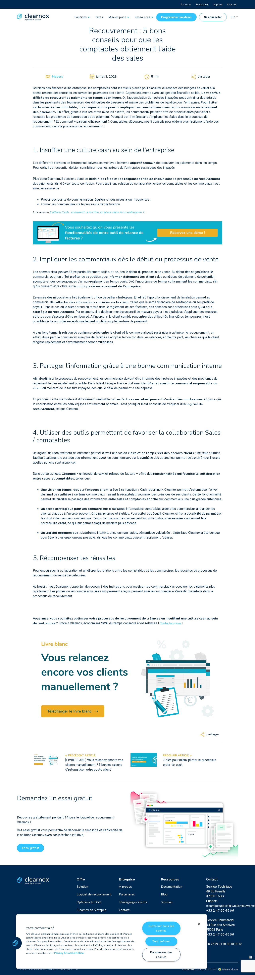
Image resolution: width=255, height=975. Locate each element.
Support (218, 4)
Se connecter (213, 17)
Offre (81, 879)
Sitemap (167, 902)
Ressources (142, 17)
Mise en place (117, 17)
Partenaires (202, 4)
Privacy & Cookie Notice (31, 969)
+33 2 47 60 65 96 (220, 910)
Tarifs (99, 17)
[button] (15, 943)
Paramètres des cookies (161, 954)
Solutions (81, 17)
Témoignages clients (133, 902)
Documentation (171, 886)
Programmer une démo (176, 17)
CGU (51, 969)
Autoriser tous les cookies (161, 928)
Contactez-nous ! (171, 623)
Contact (231, 4)
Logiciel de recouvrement (94, 894)
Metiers (57, 76)
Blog (164, 894)
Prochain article (176, 755)
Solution (82, 886)
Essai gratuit (30, 848)
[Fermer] (198, 924)
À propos (185, 4)
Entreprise (127, 879)
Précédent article (81, 755)
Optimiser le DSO (89, 902)
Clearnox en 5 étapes (91, 910)
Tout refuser (161, 941)
